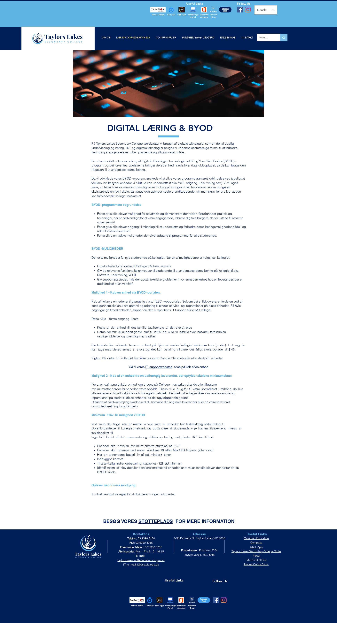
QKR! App (256, 547)
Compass (256, 542)
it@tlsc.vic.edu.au (148, 564)
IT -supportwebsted (158, 367)
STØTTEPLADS (155, 521)
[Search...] (283, 37)
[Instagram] (248, 9)
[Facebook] (240, 9)
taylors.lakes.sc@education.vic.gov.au (141, 560)
